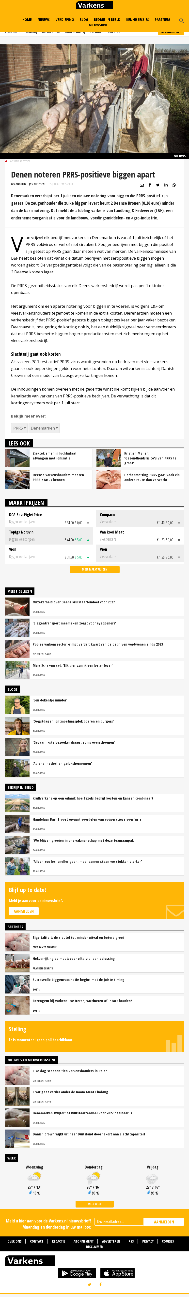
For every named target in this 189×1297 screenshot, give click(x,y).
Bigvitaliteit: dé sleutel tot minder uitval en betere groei (78, 937)
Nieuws (44, 19)
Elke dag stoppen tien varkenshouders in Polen (70, 1070)
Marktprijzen (26, 502)
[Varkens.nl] (94, 1262)
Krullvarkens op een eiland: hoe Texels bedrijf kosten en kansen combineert (93, 798)
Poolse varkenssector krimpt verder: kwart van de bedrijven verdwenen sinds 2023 (98, 644)
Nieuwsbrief (99, 24)
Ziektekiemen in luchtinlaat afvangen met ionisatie (55, 455)
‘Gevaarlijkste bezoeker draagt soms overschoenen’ (74, 742)
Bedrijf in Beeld (107, 19)
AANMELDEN (164, 1222)
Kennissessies (137, 19)
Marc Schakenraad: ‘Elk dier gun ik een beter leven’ (73, 665)
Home (27, 19)
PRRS (18, 428)
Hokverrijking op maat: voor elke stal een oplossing (74, 958)
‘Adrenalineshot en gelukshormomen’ (62, 763)
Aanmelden (24, 911)
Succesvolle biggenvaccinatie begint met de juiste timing (79, 979)
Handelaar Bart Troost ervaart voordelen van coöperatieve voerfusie (87, 819)
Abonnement (84, 1241)
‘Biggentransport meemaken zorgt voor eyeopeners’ (74, 623)
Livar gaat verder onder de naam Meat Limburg (70, 1091)
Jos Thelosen (37, 184)
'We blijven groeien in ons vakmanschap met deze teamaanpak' (84, 840)
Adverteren (111, 1241)
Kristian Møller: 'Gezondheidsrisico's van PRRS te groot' (150, 458)
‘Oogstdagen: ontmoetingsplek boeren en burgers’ (73, 721)
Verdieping (65, 19)
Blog (84, 19)
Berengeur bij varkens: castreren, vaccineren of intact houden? (82, 1000)
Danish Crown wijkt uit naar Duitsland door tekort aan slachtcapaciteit (89, 1134)
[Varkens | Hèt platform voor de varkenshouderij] (94, 5)
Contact (37, 1241)
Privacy (148, 1241)
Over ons (14, 1241)
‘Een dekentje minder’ (50, 700)
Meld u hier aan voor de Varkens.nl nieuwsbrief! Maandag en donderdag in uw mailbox (48, 1224)
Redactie (58, 1241)
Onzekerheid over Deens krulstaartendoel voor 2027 (74, 601)
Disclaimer (94, 1246)
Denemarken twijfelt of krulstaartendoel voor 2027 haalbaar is (82, 1112)
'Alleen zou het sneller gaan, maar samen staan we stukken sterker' (87, 861)
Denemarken (43, 428)
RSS (131, 1241)
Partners (163, 19)
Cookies (168, 1241)
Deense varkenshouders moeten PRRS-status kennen (58, 477)
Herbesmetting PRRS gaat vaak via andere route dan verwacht (152, 477)
